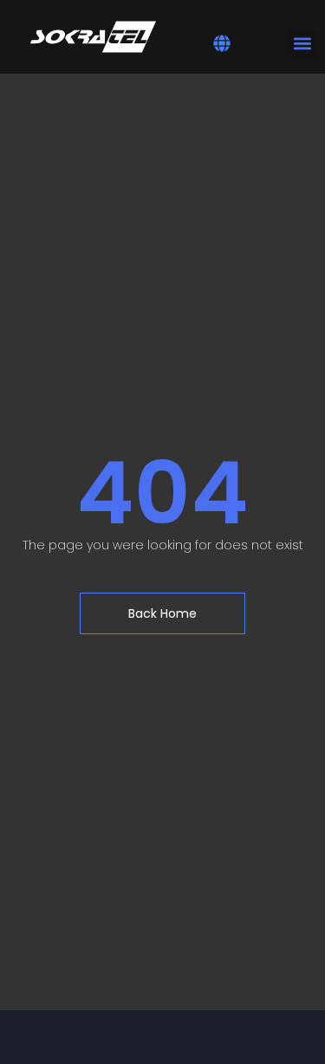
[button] (222, 43)
